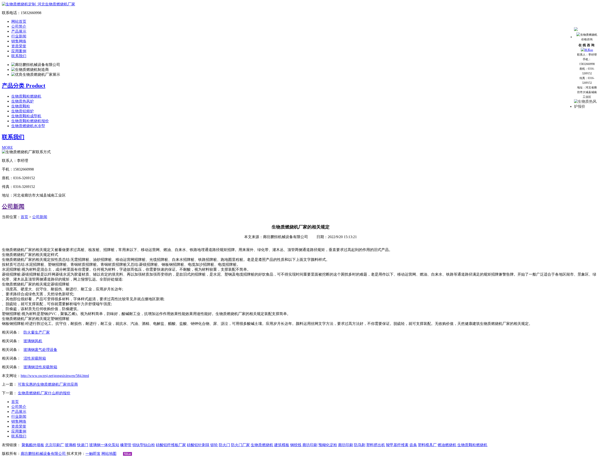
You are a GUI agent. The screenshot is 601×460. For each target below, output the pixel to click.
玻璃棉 (70, 445)
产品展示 (18, 31)
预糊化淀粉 (327, 445)
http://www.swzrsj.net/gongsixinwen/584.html (55, 376)
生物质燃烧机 (262, 445)
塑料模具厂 (427, 445)
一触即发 (92, 454)
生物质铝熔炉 (22, 111)
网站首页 (18, 21)
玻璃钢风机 (32, 341)
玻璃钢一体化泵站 (104, 445)
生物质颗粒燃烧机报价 (30, 121)
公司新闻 (13, 206)
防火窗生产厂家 (36, 332)
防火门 (224, 445)
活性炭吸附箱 (34, 358)
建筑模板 (281, 445)
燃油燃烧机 (447, 445)
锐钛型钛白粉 (143, 445)
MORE (7, 147)
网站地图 (108, 454)
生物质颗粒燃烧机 (26, 96)
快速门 (82, 445)
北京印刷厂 (54, 445)
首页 (24, 217)
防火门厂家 (240, 445)
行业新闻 (18, 36)
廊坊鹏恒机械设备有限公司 (44, 454)
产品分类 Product (23, 86)
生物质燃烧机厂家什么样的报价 (44, 393)
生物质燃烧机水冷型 (28, 126)
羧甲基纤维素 (397, 445)
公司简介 (18, 26)
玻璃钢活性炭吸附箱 (40, 367)
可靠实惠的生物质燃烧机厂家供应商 (48, 384)
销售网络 (18, 41)
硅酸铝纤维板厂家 (171, 445)
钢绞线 (295, 445)
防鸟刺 (359, 445)
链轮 (214, 445)
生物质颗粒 (20, 106)
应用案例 (18, 51)
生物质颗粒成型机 (26, 116)
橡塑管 (125, 445)
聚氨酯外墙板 (33, 445)
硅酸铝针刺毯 (198, 445)
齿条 (413, 445)
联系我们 (18, 56)
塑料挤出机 (375, 445)
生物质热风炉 (22, 101)
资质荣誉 (18, 46)
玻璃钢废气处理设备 (40, 350)
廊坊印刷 (309, 445)
